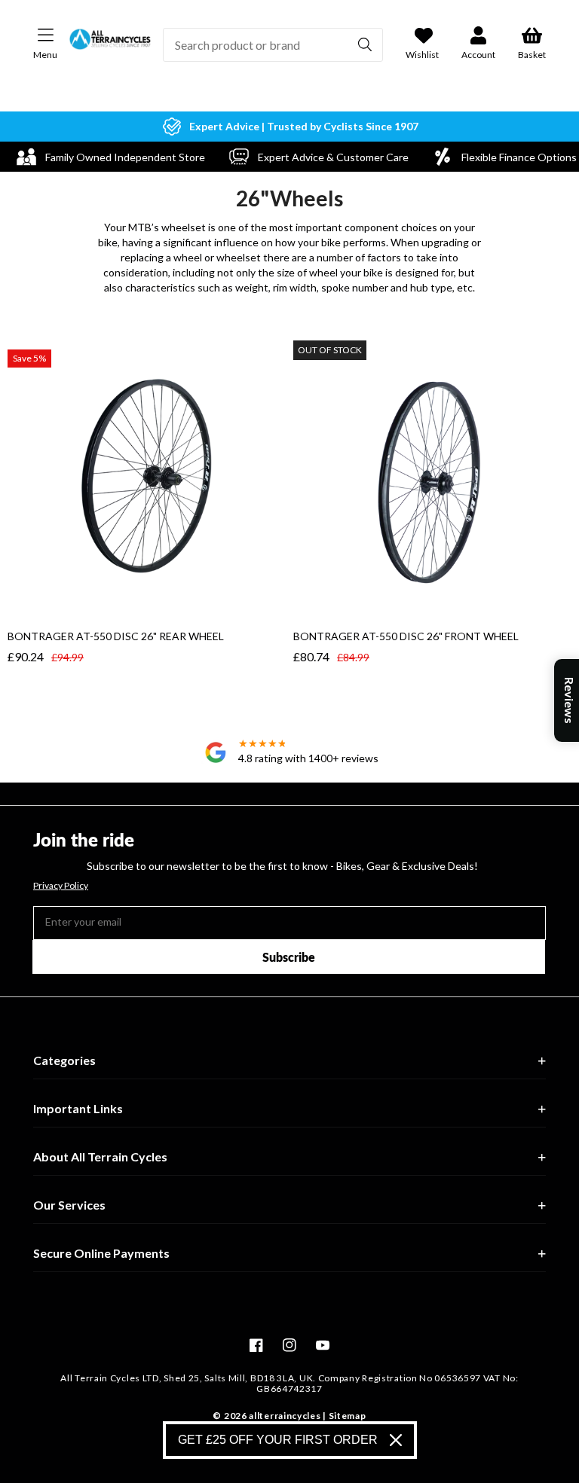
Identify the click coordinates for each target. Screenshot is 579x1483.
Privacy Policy (60, 885)
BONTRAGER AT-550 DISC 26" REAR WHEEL (116, 636)
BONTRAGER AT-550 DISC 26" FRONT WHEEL (406, 636)
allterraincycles (284, 1415)
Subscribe (288, 957)
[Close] (396, 1440)
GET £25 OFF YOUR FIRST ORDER (278, 1439)
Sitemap (347, 1415)
